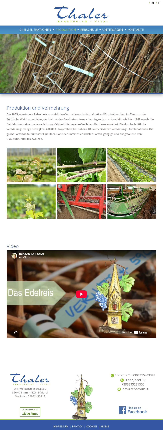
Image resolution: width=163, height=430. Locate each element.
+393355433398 (143, 375)
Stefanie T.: (123, 375)
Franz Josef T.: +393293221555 (134, 382)
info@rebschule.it (134, 389)
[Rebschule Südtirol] (31, 165)
